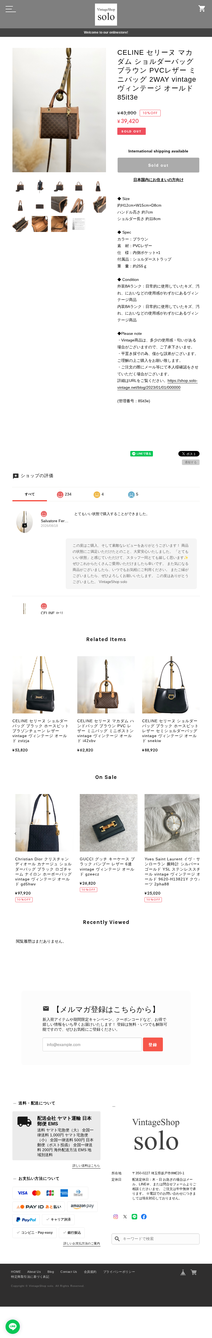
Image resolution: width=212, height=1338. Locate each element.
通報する (191, 462)
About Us (34, 1271)
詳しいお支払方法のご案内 (81, 1243)
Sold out (158, 165)
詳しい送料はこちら (86, 1165)
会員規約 (90, 1271)
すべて (30, 494)
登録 (153, 1044)
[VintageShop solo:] (156, 1135)
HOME (16, 1271)
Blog (50, 1271)
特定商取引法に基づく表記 (30, 1276)
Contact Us (68, 1271)
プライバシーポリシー (119, 1271)
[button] (16, 834)
